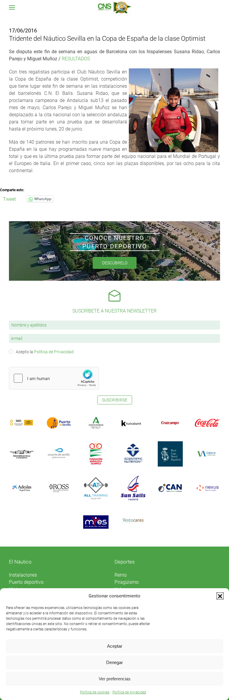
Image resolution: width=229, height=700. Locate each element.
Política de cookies (94, 692)
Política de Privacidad (54, 351)
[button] (220, 596)
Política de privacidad (129, 692)
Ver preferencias (115, 678)
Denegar (114, 662)
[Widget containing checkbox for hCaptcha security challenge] (54, 378)
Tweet (9, 198)
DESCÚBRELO (114, 262)
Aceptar (114, 646)
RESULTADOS (76, 59)
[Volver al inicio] (115, 7)
